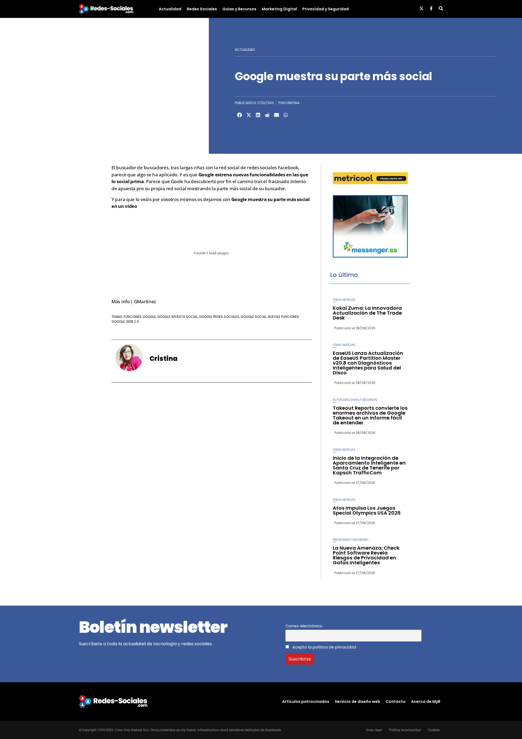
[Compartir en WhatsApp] (285, 115)
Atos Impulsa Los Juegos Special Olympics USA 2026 (367, 510)
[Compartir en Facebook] (239, 115)
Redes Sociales (202, 9)
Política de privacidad (405, 730)
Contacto (396, 701)
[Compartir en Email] (276, 115)
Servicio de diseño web (357, 701)
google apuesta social (177, 316)
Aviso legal (374, 730)
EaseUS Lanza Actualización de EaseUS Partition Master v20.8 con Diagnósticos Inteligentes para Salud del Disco (368, 363)
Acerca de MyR (425, 701)
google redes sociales (219, 316)
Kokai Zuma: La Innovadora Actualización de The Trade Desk (367, 313)
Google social (253, 316)
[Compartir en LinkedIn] (258, 115)
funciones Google (140, 316)
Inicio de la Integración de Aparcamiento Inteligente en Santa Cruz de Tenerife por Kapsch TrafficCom (369, 465)
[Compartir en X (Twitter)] (248, 115)
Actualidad (170, 9)
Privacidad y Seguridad (325, 9)
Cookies (434, 730)
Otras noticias (344, 300)
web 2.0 (132, 321)
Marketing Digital (279, 9)
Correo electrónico (303, 626)
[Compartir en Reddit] (267, 115)
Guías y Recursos (239, 9)
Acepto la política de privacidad (323, 647)
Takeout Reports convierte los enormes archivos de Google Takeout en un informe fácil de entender (370, 415)
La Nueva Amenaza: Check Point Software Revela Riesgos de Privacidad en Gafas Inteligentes (366, 555)
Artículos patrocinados (305, 701)
